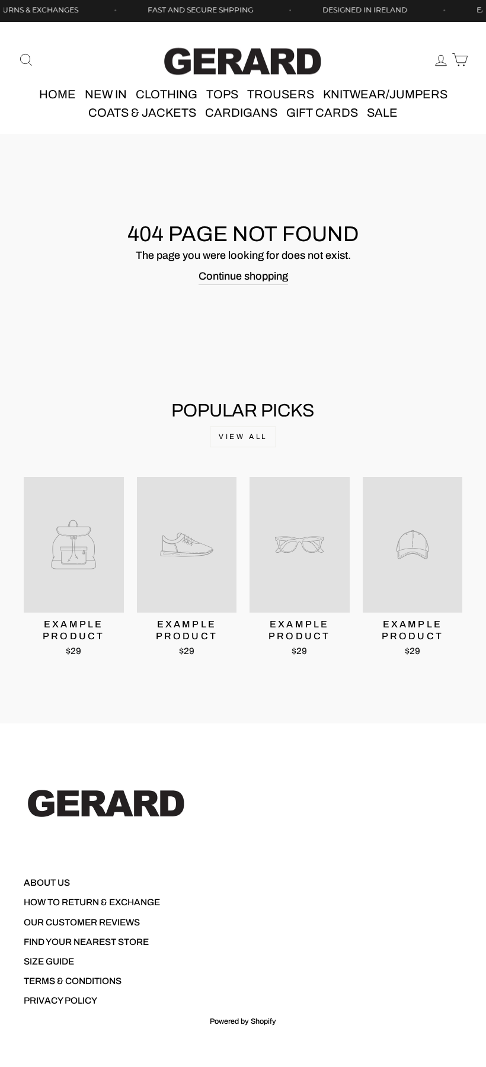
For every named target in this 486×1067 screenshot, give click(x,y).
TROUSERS (280, 94)
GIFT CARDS (322, 112)
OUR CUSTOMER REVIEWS (82, 922)
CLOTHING (166, 94)
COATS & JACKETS (142, 112)
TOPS (222, 94)
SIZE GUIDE (49, 961)
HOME (57, 94)
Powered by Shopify (243, 1021)
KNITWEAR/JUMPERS (385, 94)
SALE (382, 112)
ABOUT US (47, 882)
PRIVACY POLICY (60, 1000)
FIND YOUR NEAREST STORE (86, 942)
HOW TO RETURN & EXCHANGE (92, 902)
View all (243, 436)
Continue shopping (243, 276)
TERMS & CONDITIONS (73, 981)
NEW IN (106, 94)
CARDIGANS (241, 112)
